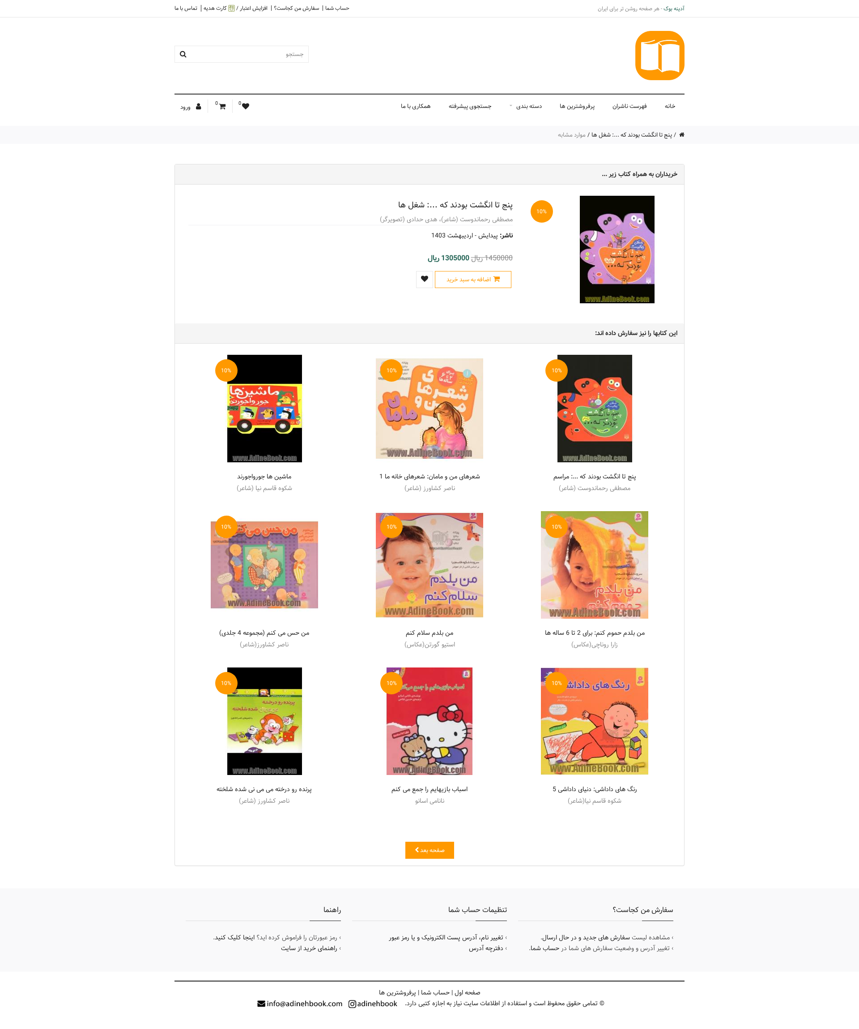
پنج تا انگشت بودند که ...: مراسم (594, 476)
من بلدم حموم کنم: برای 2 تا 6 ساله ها (595, 633)
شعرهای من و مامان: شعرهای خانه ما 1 (429, 476)
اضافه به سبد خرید (469, 279)
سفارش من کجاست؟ (296, 8)
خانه (670, 106)
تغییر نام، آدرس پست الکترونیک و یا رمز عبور (446, 937)
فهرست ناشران (629, 106)
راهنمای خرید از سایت (309, 948)
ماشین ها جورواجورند (264, 476)
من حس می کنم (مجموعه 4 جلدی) (264, 633)
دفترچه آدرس (486, 948)
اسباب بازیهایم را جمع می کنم (429, 789)
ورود (186, 107)
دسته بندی (529, 106)
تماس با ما (185, 8)
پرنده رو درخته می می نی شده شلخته (264, 789)
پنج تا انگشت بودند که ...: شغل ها (631, 135)
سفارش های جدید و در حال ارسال (586, 937)
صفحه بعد (432, 850)
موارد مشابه (572, 135)
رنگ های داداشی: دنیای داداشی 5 (595, 789)
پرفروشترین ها (577, 106)
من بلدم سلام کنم (429, 633)
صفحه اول (468, 992)
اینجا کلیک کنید (235, 937)
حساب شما (337, 8)
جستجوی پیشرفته (470, 106)
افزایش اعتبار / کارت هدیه (236, 8)
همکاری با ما (416, 106)
